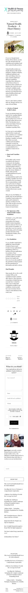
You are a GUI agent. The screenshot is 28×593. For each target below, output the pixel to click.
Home (7, 588)
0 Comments (11, 35)
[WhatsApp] (17, 311)
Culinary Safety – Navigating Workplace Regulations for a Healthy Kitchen (13, 510)
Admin (12, 33)
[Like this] (14, 314)
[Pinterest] (14, 311)
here (20, 459)
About (7, 589)
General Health (14, 21)
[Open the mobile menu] (24, 2)
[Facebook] (8, 311)
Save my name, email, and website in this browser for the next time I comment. (15, 410)
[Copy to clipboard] (20, 311)
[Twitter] (11, 311)
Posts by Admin (13, 345)
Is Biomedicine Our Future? (11, 536)
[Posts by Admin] (7, 32)
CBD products (13, 59)
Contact (6, 590)
